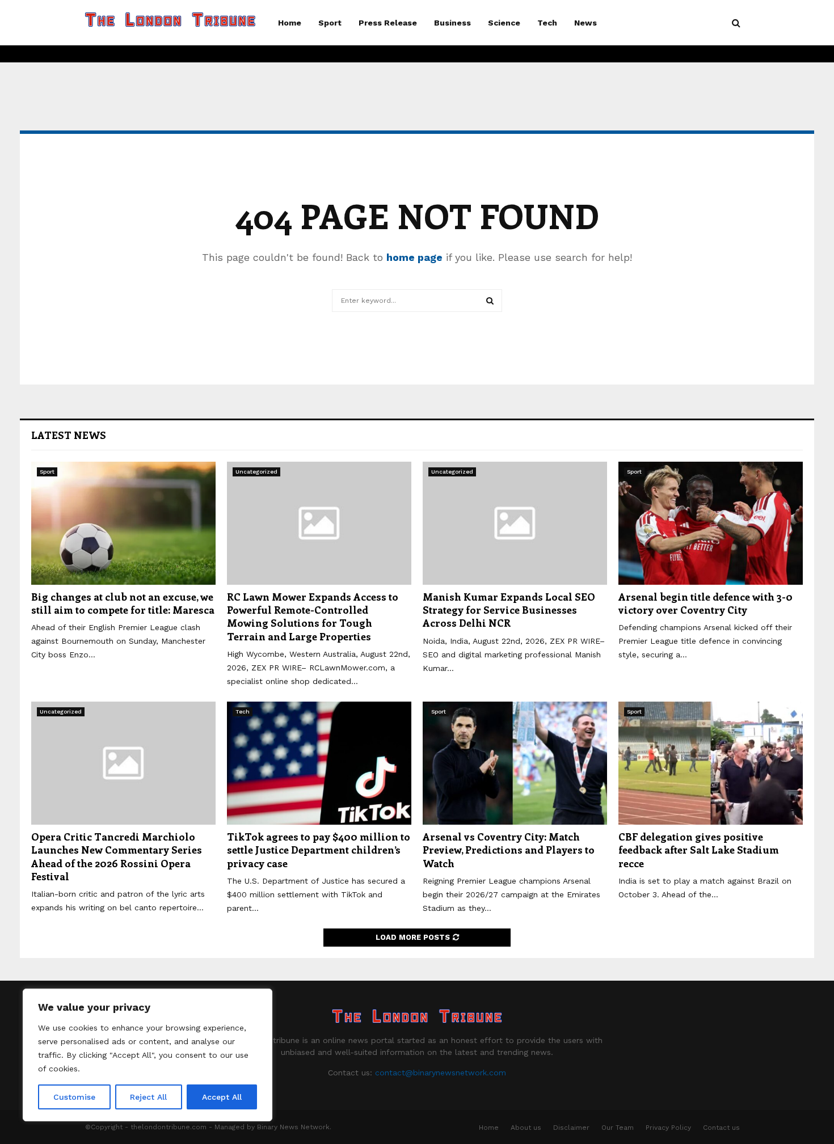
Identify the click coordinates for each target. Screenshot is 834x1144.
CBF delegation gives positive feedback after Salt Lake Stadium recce (698, 850)
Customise (74, 1096)
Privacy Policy (668, 1128)
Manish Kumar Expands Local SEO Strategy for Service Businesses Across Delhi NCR (509, 610)
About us (526, 1128)
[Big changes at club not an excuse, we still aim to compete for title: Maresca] (123, 523)
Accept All (222, 1096)
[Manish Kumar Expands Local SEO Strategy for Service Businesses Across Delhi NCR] (515, 523)
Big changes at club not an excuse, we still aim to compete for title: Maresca (122, 603)
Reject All (148, 1096)
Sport (330, 22)
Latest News (68, 435)
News (585, 22)
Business (452, 22)
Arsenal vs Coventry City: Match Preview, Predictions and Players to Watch (509, 850)
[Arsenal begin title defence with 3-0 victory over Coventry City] (710, 523)
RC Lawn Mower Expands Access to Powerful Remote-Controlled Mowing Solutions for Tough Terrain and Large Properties (312, 616)
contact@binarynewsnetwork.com (440, 1072)
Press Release (388, 22)
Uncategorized (256, 471)
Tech (547, 22)
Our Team (617, 1128)
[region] (147, 1055)
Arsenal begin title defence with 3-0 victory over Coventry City (705, 603)
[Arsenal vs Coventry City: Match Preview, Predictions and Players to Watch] (515, 763)
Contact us (721, 1128)
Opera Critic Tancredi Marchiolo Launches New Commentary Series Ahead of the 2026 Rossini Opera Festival (116, 856)
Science (504, 22)
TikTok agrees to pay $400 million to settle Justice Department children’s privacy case (318, 850)
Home (289, 22)
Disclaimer (571, 1128)
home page (414, 257)
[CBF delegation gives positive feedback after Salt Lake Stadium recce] (710, 763)
